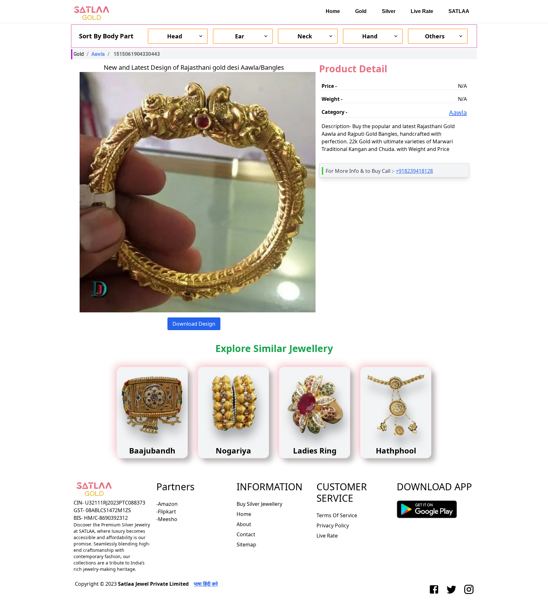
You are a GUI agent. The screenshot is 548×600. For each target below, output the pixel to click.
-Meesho (166, 519)
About (244, 524)
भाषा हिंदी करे (206, 583)
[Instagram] (470, 589)
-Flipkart (166, 511)
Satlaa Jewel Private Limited (153, 583)
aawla (98, 54)
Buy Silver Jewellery (259, 503)
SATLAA (458, 11)
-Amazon (167, 503)
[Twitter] (453, 589)
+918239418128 (414, 170)
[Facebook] (435, 589)
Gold (361, 11)
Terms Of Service (336, 515)
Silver (388, 11)
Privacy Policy (332, 525)
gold (79, 54)
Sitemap (246, 544)
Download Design (194, 323)
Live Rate (422, 11)
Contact (246, 534)
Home (333, 11)
